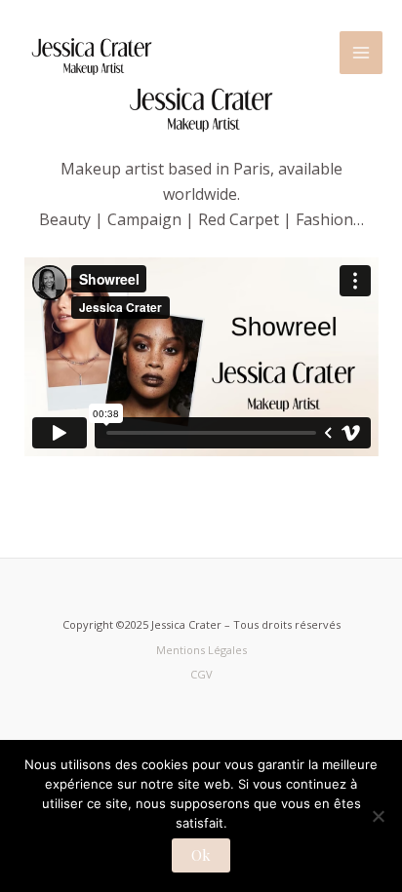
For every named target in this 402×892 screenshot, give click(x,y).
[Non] (377, 816)
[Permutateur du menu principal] (361, 52)
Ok (201, 855)
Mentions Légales (201, 649)
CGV (201, 674)
